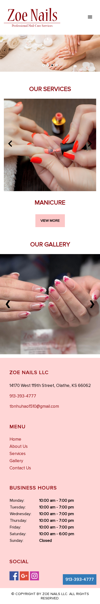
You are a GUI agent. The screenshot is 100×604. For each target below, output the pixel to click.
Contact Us (20, 468)
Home (15, 439)
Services (17, 453)
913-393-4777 (79, 579)
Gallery (16, 460)
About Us (18, 446)
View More (50, 220)
